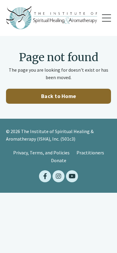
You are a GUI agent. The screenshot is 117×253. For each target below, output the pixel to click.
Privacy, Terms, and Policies (41, 153)
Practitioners (90, 153)
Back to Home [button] (58, 96)
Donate (58, 160)
